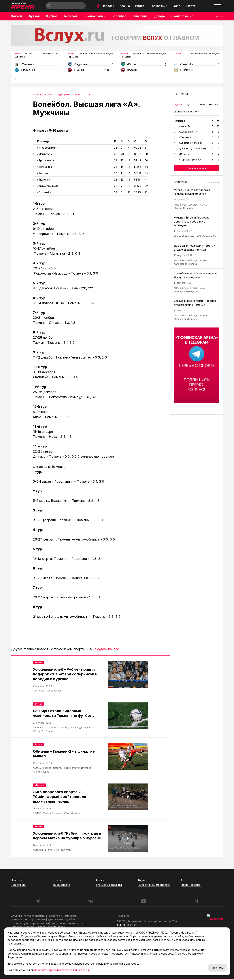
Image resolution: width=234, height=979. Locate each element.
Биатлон (70, 16)
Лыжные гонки (94, 16)
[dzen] (196, 901)
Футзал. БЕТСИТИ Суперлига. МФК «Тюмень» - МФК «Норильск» (37, 65)
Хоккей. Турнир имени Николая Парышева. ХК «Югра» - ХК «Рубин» (143, 65)
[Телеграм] (196, 365)
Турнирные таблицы (109, 884)
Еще (217, 16)
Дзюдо (159, 16)
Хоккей (16, 16)
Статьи (58, 880)
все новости (212, 182)
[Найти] (49, 5)
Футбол (52, 16)
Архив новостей (191, 884)
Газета (191, 6)
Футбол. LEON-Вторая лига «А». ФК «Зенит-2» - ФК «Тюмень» (196, 65)
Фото (176, 6)
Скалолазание (182, 16)
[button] (15, 79)
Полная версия (196, 167)
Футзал (34, 16)
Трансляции (158, 6)
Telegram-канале (106, 649)
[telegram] (37, 901)
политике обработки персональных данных (62, 970)
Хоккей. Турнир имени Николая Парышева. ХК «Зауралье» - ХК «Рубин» (90, 65)
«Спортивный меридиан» (154, 884)
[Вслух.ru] (117, 35)
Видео (140, 6)
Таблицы (181, 93)
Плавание (140, 16)
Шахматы (39, 785)
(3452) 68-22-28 (127, 924)
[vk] (90, 901)
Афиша (125, 6)
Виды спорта (61, 884)
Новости (108, 6)
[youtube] (143, 901)
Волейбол (119, 16)
